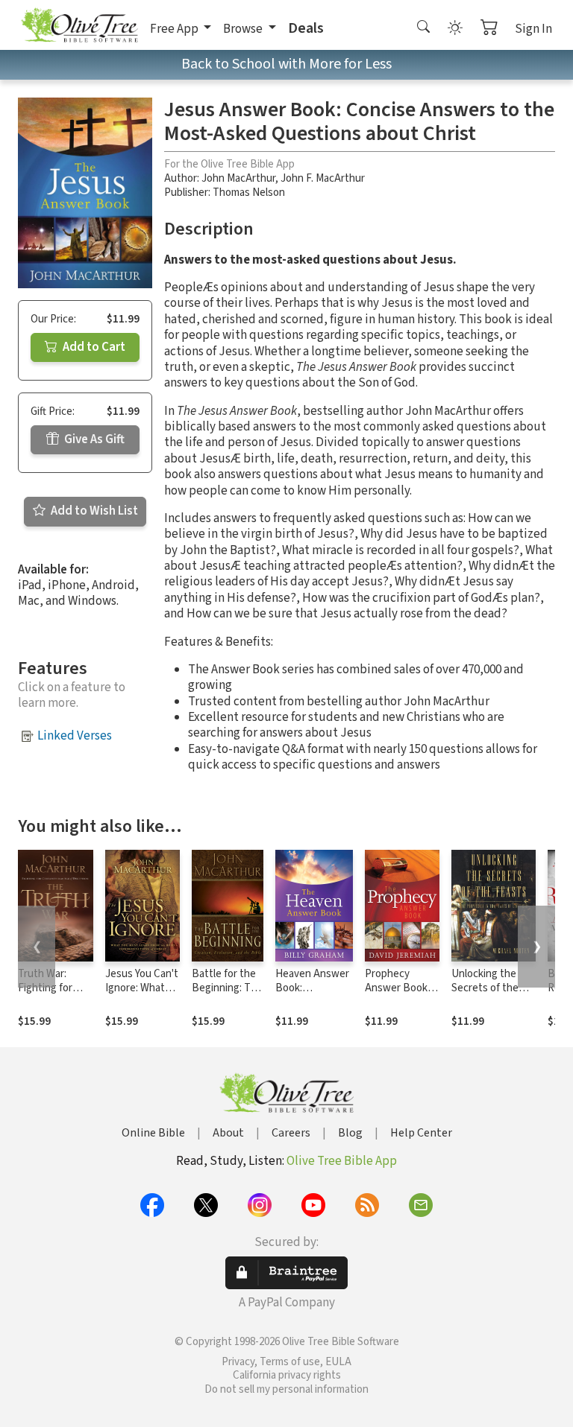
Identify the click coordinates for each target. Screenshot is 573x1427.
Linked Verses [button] (74, 736)
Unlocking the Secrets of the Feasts (485, 988)
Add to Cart (92, 347)
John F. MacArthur (323, 178)
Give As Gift (93, 439)
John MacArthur (238, 178)
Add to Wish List (93, 511)
